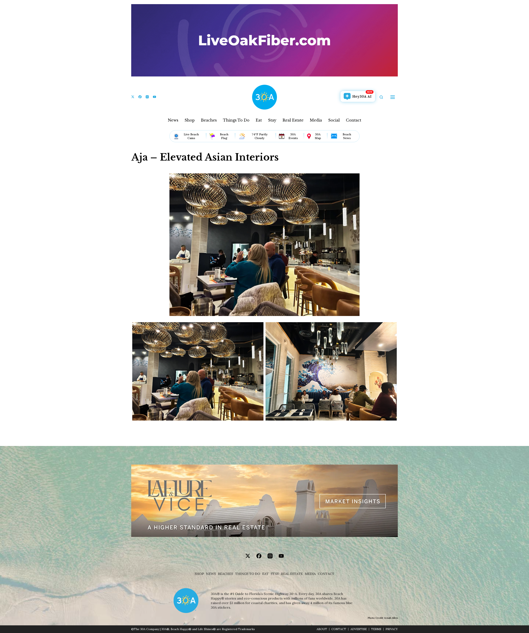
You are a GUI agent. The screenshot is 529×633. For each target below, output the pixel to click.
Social (334, 120)
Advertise (358, 629)
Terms (376, 629)
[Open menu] (392, 97)
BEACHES (225, 574)
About (322, 629)
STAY (275, 574)
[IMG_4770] (197, 371)
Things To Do (236, 120)
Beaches (209, 120)
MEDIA (310, 574)
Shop (190, 120)
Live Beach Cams (191, 136)
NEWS (211, 574)
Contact (353, 120)
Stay (272, 120)
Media (316, 120)
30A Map (318, 136)
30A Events (293, 136)
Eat (259, 120)
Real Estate (293, 120)
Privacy (392, 629)
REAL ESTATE (292, 574)
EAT (265, 574)
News (173, 120)
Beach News (347, 136)
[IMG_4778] (331, 371)
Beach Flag (224, 136)
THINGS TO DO (247, 574)
